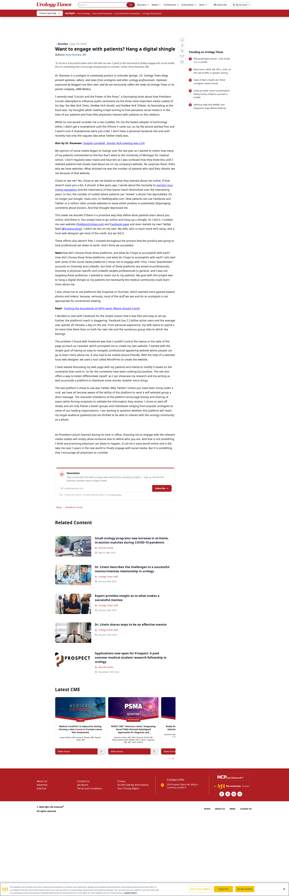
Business (141, 4)
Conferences (169, 4)
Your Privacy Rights (128, 788)
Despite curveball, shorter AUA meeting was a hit (114, 143)
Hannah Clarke (105, 547)
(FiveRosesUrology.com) (90, 224)
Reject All (223, 889)
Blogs (59, 507)
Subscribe (160, 488)
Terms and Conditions (89, 788)
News (232, 808)
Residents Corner (74, 507)
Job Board (82, 784)
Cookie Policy (130, 892)
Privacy (121, 781)
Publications (188, 4)
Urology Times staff (108, 576)
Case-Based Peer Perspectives (127, 13)
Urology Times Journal (152, 13)
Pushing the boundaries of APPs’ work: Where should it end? (102, 308)
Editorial (41, 788)
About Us (42, 781)
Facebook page (119, 224)
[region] (144, 889)
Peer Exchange (83, 13)
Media (155, 4)
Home (207, 808)
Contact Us (83, 781)
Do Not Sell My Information (133, 784)
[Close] (284, 889)
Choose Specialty (47, 13)
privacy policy (115, 494)
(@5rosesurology (71, 228)
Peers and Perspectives (102, 13)
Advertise (42, 784)
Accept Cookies (244, 889)
